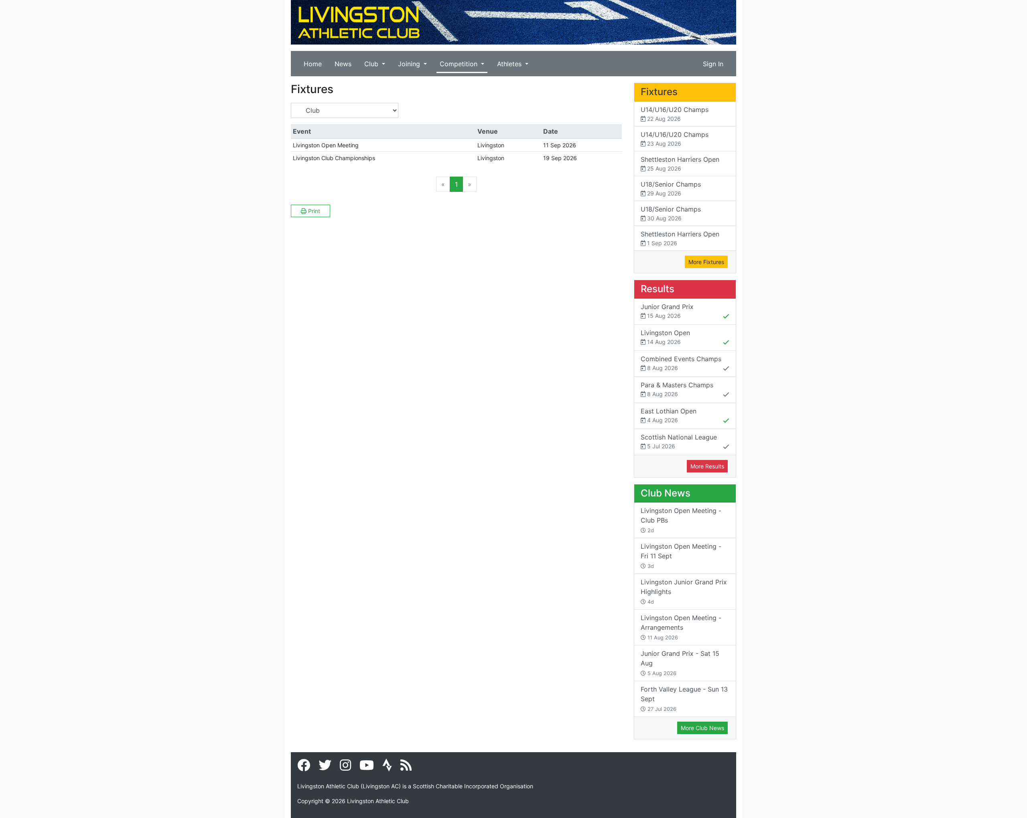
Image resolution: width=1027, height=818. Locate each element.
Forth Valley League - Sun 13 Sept (684, 698)
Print (313, 211)
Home (313, 64)
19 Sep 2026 (560, 158)
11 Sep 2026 (559, 145)
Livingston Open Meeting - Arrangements (681, 627)
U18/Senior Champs (671, 188)
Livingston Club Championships (334, 158)
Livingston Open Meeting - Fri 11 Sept (681, 555)
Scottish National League (679, 441)
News (343, 64)
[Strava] (387, 767)
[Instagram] (345, 767)
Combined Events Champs (681, 363)
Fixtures (659, 92)
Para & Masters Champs (677, 389)
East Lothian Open (668, 415)
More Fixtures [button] (706, 261)
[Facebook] (303, 767)
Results (657, 289)
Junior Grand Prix (667, 311)
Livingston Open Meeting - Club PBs (681, 520)
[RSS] (406, 767)
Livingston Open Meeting (326, 145)
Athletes (510, 64)
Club (372, 64)
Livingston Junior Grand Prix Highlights (684, 591)
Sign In (713, 64)
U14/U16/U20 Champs (674, 114)
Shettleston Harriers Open (680, 163)
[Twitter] (325, 767)
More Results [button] (707, 466)
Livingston (490, 145)
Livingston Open (665, 337)
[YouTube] (366, 767)
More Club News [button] (702, 727)
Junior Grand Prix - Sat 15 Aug (680, 662)
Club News (665, 493)
